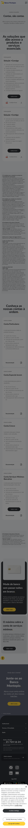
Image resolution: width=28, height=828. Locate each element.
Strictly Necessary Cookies (14, 819)
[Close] (26, 786)
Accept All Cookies (14, 823)
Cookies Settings (14, 811)
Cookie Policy (18, 805)
